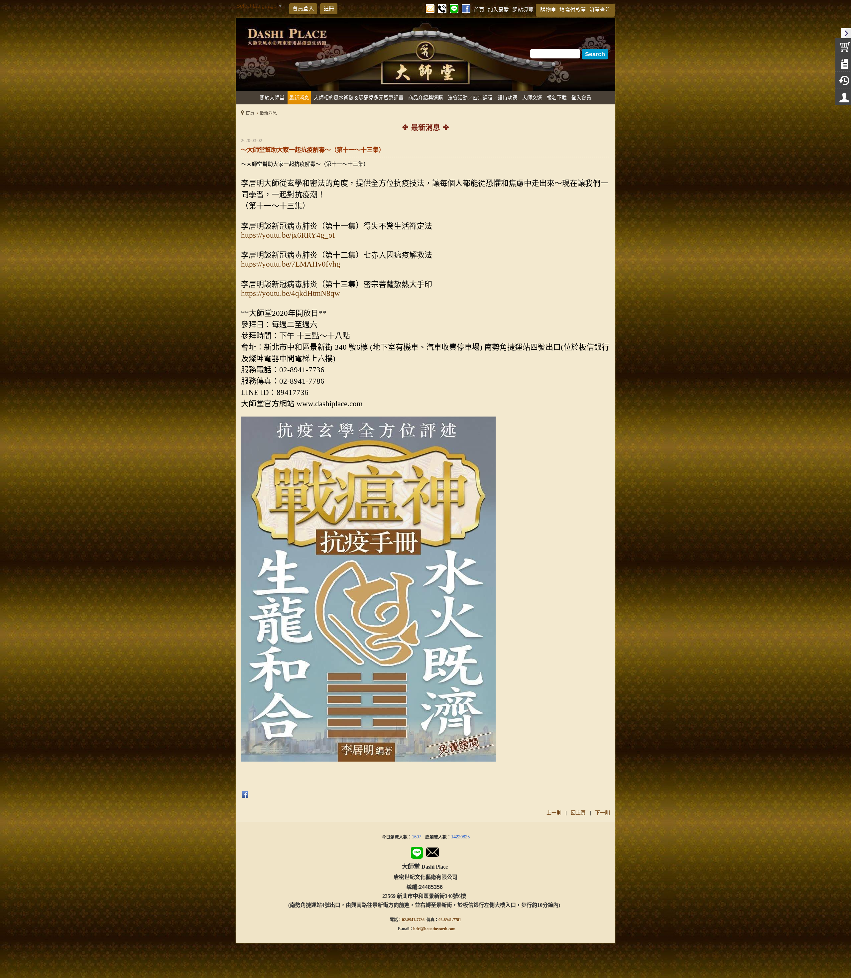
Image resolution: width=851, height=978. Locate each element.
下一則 (602, 812)
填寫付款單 (572, 10)
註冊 (328, 8)
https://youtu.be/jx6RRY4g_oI (288, 235)
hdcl (417, 928)
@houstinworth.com (438, 928)
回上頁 (578, 812)
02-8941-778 (448, 919)
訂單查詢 (600, 10)
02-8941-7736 (413, 919)
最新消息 (268, 112)
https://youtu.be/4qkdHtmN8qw (290, 293)
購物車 (548, 10)
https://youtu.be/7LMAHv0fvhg (290, 264)
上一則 (554, 812)
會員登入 (303, 8)
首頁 (250, 112)
